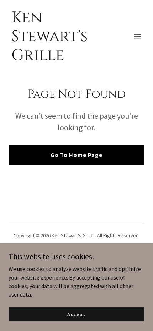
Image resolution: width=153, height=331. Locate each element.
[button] (137, 36)
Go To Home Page (76, 154)
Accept (76, 314)
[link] (56, 57)
